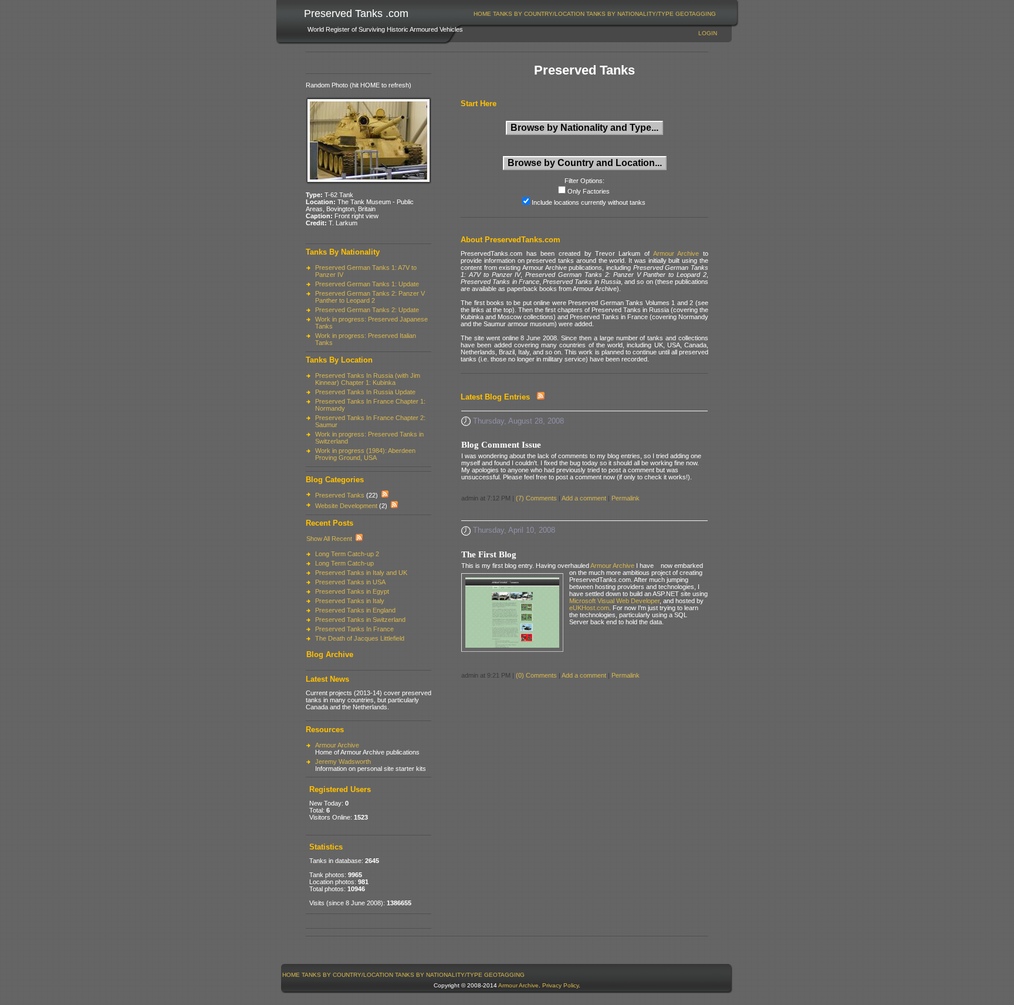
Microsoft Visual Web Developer (614, 600)
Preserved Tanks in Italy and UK (361, 572)
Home (482, 14)
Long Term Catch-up (344, 563)
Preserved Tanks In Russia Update (365, 391)
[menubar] (595, 14)
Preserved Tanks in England (355, 610)
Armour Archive (337, 745)
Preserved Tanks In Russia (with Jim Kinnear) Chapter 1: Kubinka (367, 379)
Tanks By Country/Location (538, 14)
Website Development (346, 505)
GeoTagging (695, 14)
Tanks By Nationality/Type (630, 14)
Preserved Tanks (339, 495)
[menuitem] (482, 14)
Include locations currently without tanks (588, 202)
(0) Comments (536, 675)
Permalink (625, 498)
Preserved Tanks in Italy (349, 600)
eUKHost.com (589, 607)
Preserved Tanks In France (354, 628)
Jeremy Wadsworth (343, 761)
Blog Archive (329, 654)
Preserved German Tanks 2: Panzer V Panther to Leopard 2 (370, 297)
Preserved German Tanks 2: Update (367, 309)
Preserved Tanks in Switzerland (360, 619)
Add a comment (584, 498)
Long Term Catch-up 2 (347, 553)
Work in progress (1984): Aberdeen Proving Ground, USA (365, 454)
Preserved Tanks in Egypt (352, 591)
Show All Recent (329, 538)
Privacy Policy (560, 985)
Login (707, 33)
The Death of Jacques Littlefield (359, 638)
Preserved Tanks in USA (350, 582)
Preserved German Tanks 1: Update (367, 283)
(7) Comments (536, 498)
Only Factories (588, 191)
